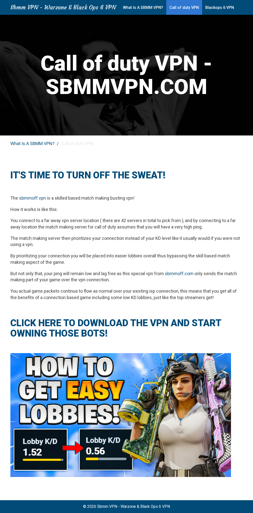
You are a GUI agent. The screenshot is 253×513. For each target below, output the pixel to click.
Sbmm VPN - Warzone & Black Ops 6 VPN (63, 7)
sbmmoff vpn (32, 198)
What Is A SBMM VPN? (143, 7)
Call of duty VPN (184, 7)
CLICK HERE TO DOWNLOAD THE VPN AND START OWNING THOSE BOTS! (115, 328)
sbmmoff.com (179, 273)
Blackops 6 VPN (219, 7)
